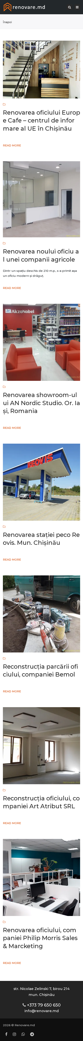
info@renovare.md (42, 1011)
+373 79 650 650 (44, 1004)
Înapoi (7, 22)
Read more (12, 145)
